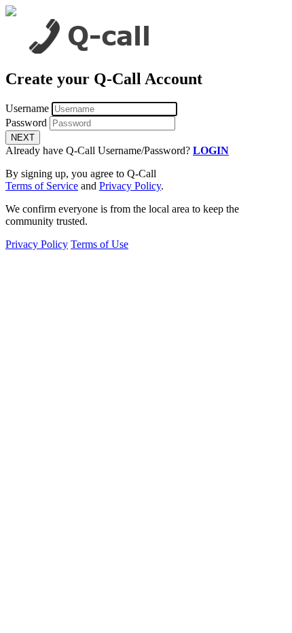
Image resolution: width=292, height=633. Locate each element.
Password (26, 122)
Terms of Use (99, 244)
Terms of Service (41, 186)
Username (27, 108)
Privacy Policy (130, 186)
